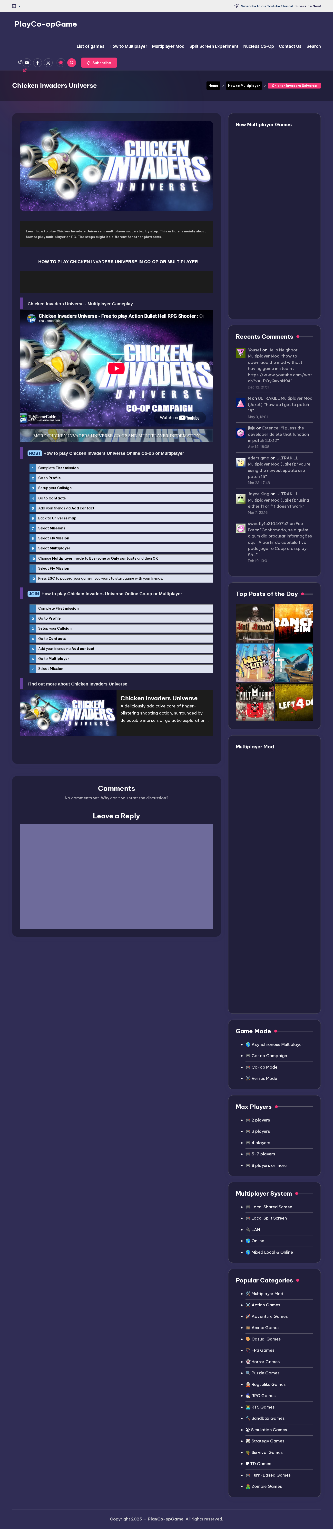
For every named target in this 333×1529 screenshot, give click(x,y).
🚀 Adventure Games (266, 1316)
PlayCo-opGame (46, 24)
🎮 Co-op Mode (261, 1067)
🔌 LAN (252, 1229)
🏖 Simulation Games (266, 1429)
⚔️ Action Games (262, 1305)
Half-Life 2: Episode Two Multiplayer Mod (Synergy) (281, 957)
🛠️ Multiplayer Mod (264, 1293)
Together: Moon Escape (280, 265)
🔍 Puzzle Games (262, 1373)
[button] (99, 63)
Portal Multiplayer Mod (279, 933)
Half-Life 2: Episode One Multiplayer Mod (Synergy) (281, 988)
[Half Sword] (255, 623)
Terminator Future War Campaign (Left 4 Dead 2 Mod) (282, 813)
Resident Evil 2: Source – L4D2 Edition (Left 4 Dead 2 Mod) (283, 843)
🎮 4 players (257, 1142)
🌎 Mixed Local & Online (269, 1252)
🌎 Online (254, 1240)
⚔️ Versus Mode (261, 1078)
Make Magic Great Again (281, 282)
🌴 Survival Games (264, 1452)
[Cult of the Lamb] (255, 702)
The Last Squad (271, 206)
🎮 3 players (257, 1131)
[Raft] (294, 663)
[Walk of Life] (255, 663)
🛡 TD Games (258, 1463)
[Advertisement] (116, 282)
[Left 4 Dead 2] (294, 702)
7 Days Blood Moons (276, 188)
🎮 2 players (257, 1120)
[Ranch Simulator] (294, 623)
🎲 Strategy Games (264, 1441)
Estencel (270, 428)
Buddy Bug (266, 136)
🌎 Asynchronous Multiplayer (274, 1044)
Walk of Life (267, 223)
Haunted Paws (270, 153)
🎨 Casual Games (263, 1339)
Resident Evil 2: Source (279, 891)
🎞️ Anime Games (262, 1327)
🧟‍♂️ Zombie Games (263, 1486)
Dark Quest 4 (268, 171)
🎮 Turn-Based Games (268, 1475)
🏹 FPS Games (259, 1350)
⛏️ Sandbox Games (265, 1418)
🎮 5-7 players (260, 1154)
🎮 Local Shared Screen (268, 1207)
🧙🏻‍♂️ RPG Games (260, 1395)
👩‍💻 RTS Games (260, 1407)
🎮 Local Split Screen (266, 1218)
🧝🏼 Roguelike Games (265, 1384)
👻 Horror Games (262, 1361)
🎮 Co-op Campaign (266, 1055)
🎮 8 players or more (266, 1165)
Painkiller (264, 300)
